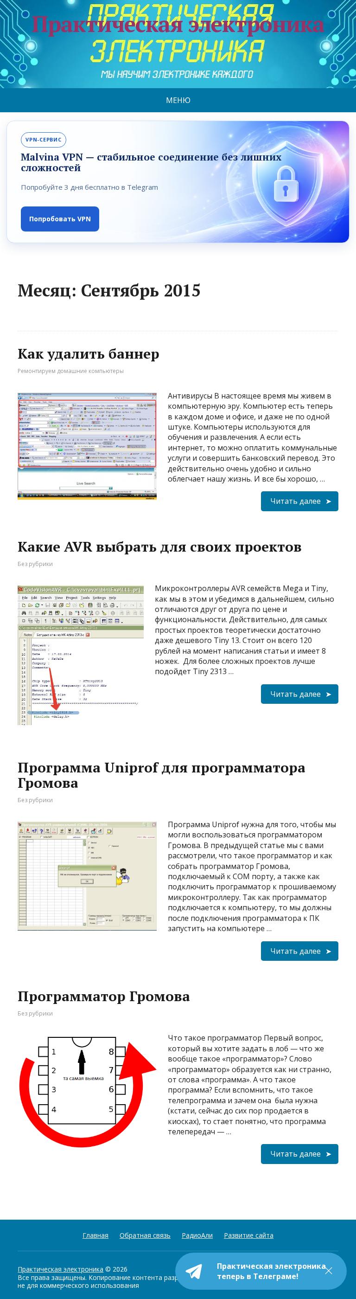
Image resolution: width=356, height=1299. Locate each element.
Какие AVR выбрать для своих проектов (160, 546)
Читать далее (295, 501)
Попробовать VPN (60, 218)
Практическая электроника (60, 1269)
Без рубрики (35, 564)
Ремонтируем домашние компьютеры (71, 371)
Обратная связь (145, 1235)
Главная (95, 1235)
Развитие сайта (248, 1235)
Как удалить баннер (88, 353)
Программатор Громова (104, 996)
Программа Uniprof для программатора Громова (161, 775)
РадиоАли (197, 1235)
